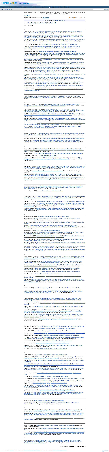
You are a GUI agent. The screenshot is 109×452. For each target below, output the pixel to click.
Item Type (56, 20)
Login (2, 9)
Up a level (27, 15)
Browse (15, 7)
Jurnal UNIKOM (24, 7)
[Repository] (15, 5)
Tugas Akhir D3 (51, 7)
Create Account (8, 9)
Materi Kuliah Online (63, 7)
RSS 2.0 (83, 17)
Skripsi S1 (42, 7)
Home (3, 7)
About (9, 7)
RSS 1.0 (77, 17)
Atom (71, 17)
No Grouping (62, 20)
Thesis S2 (33, 7)
